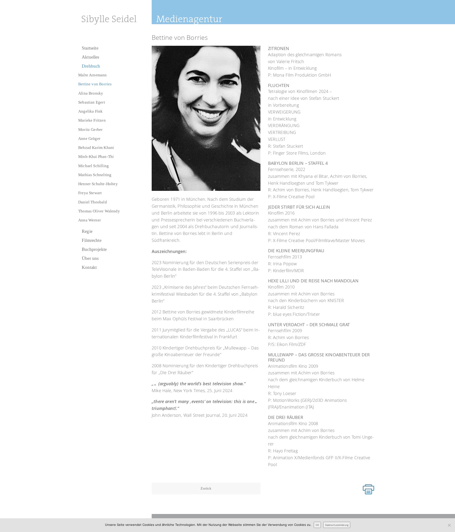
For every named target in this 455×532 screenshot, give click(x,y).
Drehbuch (91, 66)
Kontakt (89, 267)
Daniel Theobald (92, 202)
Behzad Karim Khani (96, 147)
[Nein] (449, 525)
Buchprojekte (94, 249)
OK (317, 525)
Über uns (90, 258)
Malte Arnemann (92, 75)
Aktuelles (90, 57)
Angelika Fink (90, 111)
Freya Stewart (90, 193)
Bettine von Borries (95, 84)
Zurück (205, 488)
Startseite (90, 48)
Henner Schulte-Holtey (98, 184)
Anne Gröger (89, 138)
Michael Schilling (93, 166)
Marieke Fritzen (92, 120)
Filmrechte (91, 240)
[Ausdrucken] (368, 489)
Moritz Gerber (90, 129)
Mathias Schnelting (94, 175)
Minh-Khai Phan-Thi (96, 156)
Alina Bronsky (90, 93)
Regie (87, 231)
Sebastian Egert (91, 102)
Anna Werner (89, 220)
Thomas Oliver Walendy (99, 211)
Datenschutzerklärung (336, 525)
